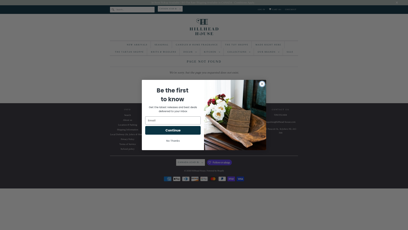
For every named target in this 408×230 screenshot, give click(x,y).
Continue (173, 130)
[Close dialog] (262, 84)
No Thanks (173, 141)
